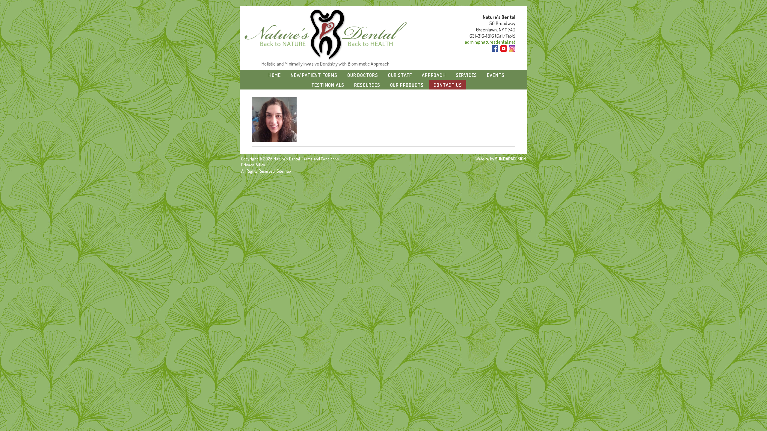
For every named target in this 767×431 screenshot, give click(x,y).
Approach (434, 75)
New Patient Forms (314, 75)
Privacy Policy (253, 164)
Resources (367, 85)
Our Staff (400, 75)
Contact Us (448, 85)
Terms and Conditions (320, 158)
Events (496, 75)
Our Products (407, 85)
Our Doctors (362, 75)
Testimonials (328, 85)
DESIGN (510, 158)
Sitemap (284, 171)
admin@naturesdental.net (490, 42)
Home (274, 75)
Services (466, 75)
